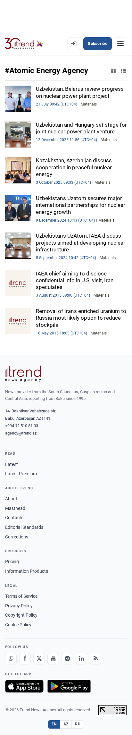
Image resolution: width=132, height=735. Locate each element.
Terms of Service (21, 596)
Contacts (14, 517)
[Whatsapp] (11, 658)
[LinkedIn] (81, 658)
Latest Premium (21, 473)
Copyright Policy (21, 615)
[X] (39, 658)
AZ (66, 724)
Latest (11, 464)
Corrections (16, 536)
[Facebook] (25, 658)
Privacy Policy (19, 605)
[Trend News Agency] (23, 374)
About (11, 498)
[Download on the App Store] (24, 686)
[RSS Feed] (95, 658)
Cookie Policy (18, 624)
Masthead (15, 508)
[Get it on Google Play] (69, 686)
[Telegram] (67, 658)
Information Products (26, 571)
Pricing (12, 561)
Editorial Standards (24, 527)
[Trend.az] (24, 43)
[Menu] (120, 43)
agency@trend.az (21, 433)
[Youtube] (53, 658)
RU (77, 724)
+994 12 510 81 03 (21, 425)
